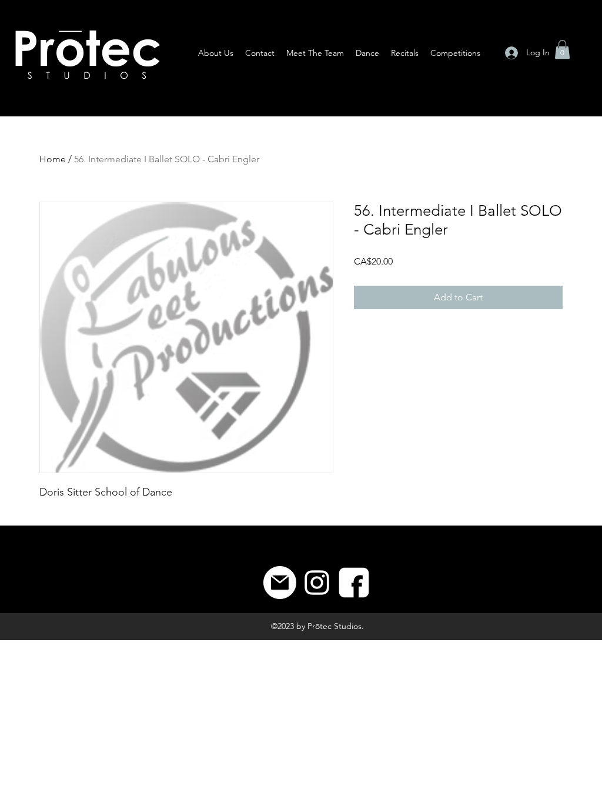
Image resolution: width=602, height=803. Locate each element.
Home (52, 159)
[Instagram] (316, 582)
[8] (353, 582)
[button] (562, 49)
